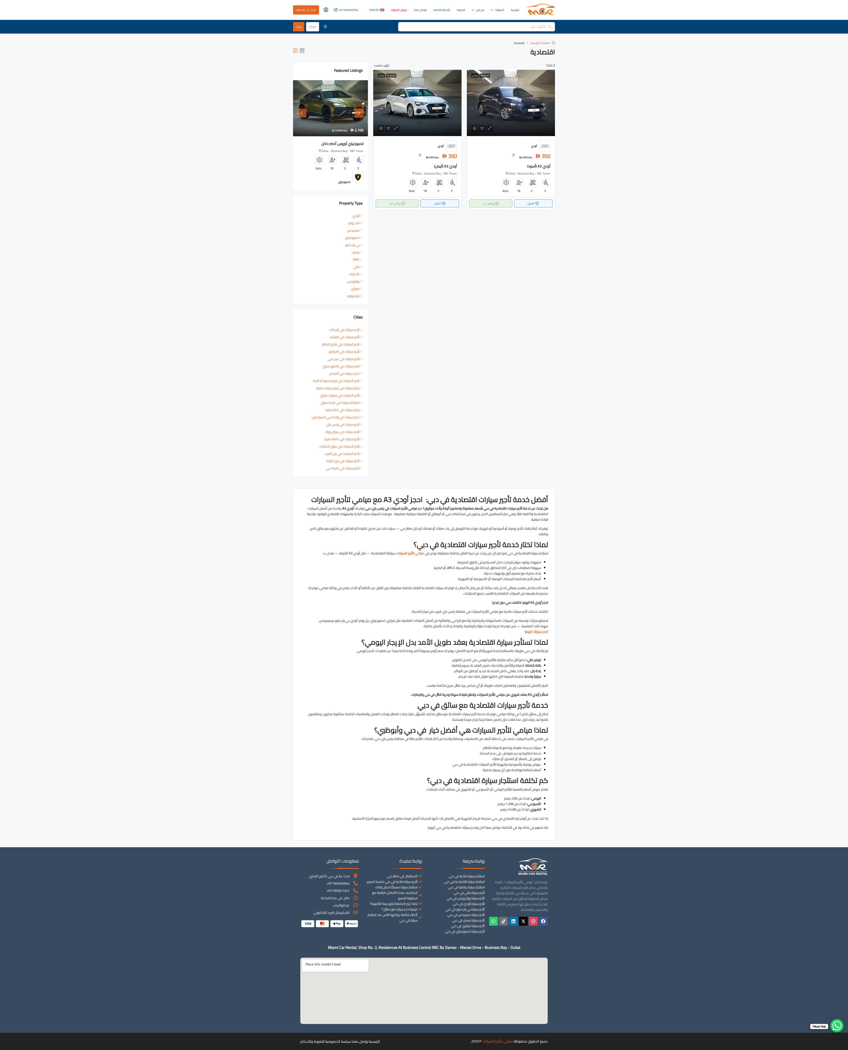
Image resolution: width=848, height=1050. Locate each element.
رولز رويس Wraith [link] (350, 143)
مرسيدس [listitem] (353, 230)
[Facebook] (543, 921)
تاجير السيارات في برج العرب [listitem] (342, 453)
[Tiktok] (503, 921)
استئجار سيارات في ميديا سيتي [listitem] (340, 402)
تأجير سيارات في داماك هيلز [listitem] (342, 439)
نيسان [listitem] (356, 252)
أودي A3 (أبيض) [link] (445, 166)
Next (359, 113)
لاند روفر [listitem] (354, 223)
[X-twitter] (523, 921)
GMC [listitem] (356, 259)
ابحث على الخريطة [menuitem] (306, 9)
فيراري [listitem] (355, 288)
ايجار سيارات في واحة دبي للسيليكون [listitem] (336, 417)
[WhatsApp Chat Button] (837, 1025)
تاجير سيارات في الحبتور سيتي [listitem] (341, 366)
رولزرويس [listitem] (353, 281)
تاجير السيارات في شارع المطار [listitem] (341, 344)
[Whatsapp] (493, 921)
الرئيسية (515, 9)
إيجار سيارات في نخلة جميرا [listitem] (342, 410)
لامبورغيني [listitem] (352, 237)
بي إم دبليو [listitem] (352, 245)
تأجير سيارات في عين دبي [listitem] (344, 359)
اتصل (531, 203)
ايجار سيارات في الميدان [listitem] (344, 373)
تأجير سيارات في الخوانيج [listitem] (344, 351)
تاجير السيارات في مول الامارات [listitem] (339, 446)
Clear (312, 26)
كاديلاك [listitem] (354, 274)
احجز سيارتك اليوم (537, 631)
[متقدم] (325, 26)
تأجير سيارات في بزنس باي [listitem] (343, 424)
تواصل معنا (420, 9)
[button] (302, 51)
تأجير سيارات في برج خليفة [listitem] (343, 461)
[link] (511, 103)
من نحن (480, 9)
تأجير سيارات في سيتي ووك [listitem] (342, 431)
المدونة (461, 9)
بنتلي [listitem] (356, 266)
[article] (330, 135)
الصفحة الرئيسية (540, 42)
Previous (301, 113)
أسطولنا (499, 9)
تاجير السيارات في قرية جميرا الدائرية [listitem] (336, 380)
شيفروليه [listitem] (353, 296)
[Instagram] (533, 921)
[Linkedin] (513, 921)
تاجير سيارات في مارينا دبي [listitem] (343, 468)
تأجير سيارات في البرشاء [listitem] (345, 337)
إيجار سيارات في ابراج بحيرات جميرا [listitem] (338, 388)
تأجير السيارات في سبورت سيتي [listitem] (340, 395)
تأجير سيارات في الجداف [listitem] (344, 329)
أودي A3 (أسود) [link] (538, 166)
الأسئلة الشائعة (441, 9)
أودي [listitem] (356, 215)
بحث (298, 26)
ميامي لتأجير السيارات (497, 1041)
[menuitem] (346, 10)
